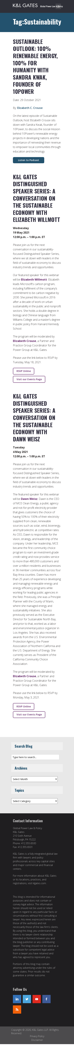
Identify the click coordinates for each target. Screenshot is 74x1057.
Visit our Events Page (29, 379)
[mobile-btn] (58, 6)
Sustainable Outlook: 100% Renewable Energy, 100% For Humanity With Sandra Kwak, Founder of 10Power (35, 66)
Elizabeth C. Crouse (30, 108)
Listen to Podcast (28, 160)
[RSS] (17, 1009)
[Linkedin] (17, 999)
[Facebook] (46, 999)
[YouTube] (37, 999)
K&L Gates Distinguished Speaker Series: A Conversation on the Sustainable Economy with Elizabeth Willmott (36, 198)
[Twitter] (27, 999)
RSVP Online (24, 371)
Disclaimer (37, 1040)
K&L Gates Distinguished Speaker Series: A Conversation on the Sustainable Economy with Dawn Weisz (34, 417)
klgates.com (39, 883)
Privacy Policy (37, 1036)
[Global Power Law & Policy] (38, 5)
